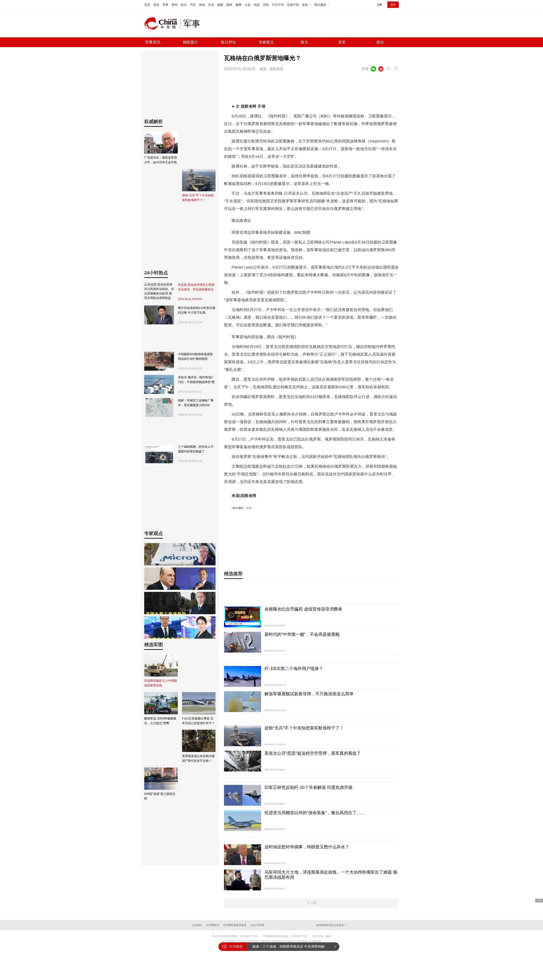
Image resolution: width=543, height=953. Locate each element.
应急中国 (293, 4)
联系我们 (253, 941)
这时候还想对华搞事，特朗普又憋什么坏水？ (307, 847)
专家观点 (266, 42)
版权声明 (278, 941)
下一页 (311, 903)
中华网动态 (315, 941)
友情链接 (302, 941)
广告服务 (241, 941)
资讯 (156, 4)
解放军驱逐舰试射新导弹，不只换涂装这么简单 (309, 693)
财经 (175, 4)
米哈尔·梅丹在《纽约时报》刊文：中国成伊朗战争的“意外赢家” (196, 380)
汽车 (193, 4)
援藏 (220, 4)
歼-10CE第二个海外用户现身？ (294, 668)
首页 (147, 4)
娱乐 (184, 4)
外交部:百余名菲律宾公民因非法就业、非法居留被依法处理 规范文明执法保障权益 (196, 287)
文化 (211, 4)
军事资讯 (152, 42)
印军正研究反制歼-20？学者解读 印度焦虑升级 (309, 787)
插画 (229, 4)
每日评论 (228, 42)
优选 (257, 4)
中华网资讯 (212, 925)
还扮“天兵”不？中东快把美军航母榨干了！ (304, 728)
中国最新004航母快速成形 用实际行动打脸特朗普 (195, 356)
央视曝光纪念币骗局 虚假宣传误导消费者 (303, 609)
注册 (379, 4)
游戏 (202, 4)
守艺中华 (278, 4)
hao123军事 (258, 925)
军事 (165, 4)
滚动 (380, 42)
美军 (342, 42)
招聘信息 (265, 941)
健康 (238, 4)
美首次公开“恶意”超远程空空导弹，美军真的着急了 (313, 753)
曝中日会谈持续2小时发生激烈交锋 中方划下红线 (196, 310)
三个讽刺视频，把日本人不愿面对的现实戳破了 (196, 449)
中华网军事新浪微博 (234, 925)
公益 (248, 4)
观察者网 (276, 69)
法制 (266, 4)
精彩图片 (190, 42)
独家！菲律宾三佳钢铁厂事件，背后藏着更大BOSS (196, 403)
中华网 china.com (162, 23)
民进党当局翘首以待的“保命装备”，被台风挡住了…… (315, 812)
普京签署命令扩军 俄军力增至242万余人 (282, 946)
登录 (393, 4)
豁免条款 (290, 941)
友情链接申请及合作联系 (331, 925)
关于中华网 (228, 941)
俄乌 (304, 42)
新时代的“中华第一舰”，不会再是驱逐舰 (302, 634)
